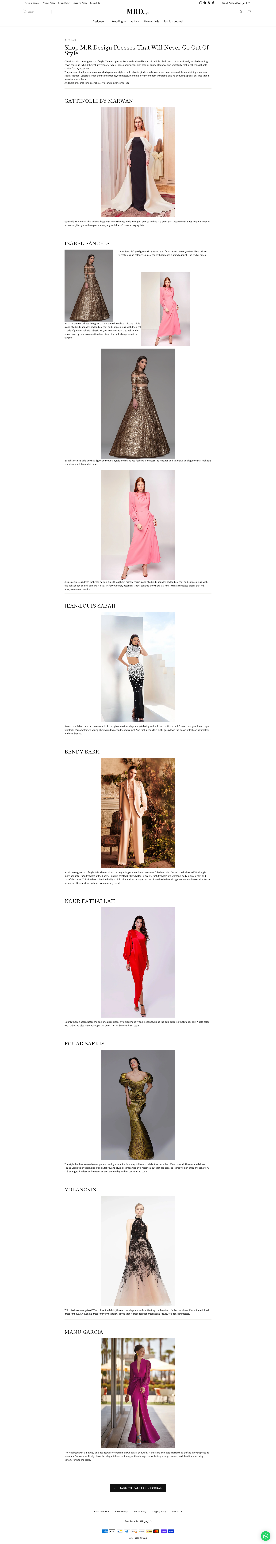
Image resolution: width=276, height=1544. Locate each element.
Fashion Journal (173, 21)
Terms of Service (32, 2)
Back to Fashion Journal (140, 1487)
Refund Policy (64, 2)
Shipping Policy (80, 2)
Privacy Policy (49, 2)
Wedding (117, 21)
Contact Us (95, 2)
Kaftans (134, 21)
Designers (99, 21)
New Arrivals (151, 21)
